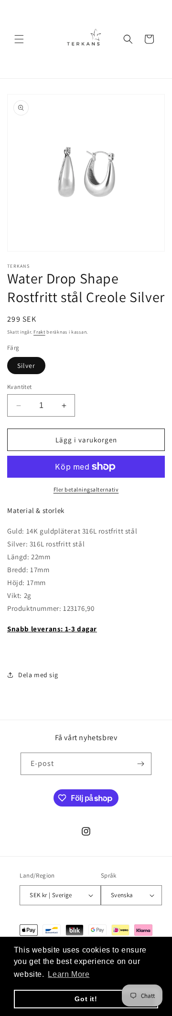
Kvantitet (19, 387)
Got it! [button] (86, 999)
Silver (26, 365)
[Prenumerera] (140, 764)
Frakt (39, 332)
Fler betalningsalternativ (86, 489)
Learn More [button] (68, 974)
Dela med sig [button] (38, 674)
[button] (19, 39)
